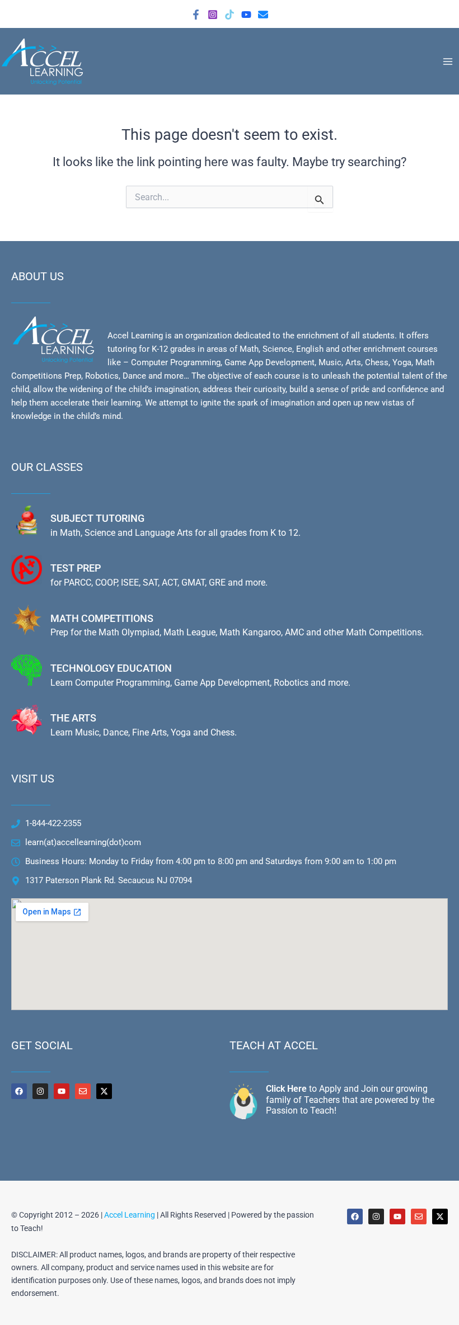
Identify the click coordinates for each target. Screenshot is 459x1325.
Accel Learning (129, 1214)
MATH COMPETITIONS (101, 618)
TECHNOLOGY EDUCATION (111, 668)
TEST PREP (75, 568)
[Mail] (263, 15)
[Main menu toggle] (448, 61)
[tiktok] (229, 15)
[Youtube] (246, 15)
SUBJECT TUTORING (97, 518)
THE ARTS (73, 718)
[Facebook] (196, 15)
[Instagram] (213, 15)
